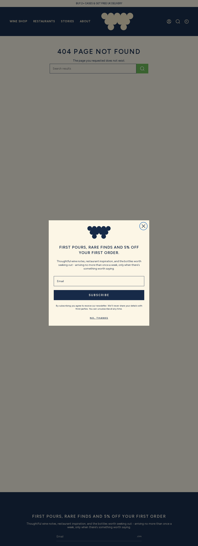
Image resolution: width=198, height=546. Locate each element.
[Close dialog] (143, 226)
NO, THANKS (99, 318)
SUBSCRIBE (99, 295)
